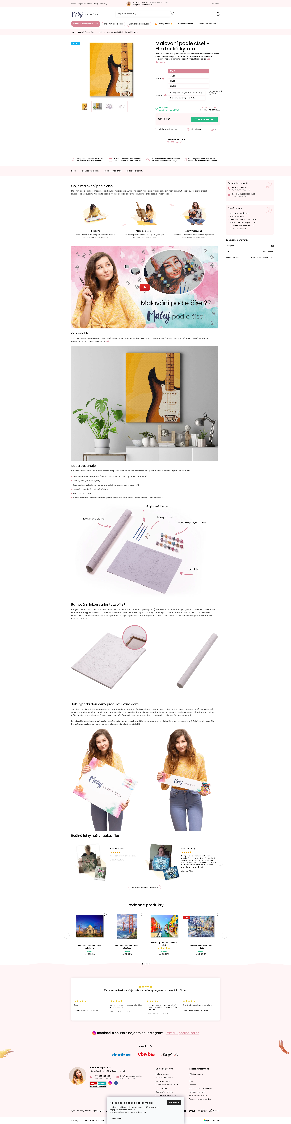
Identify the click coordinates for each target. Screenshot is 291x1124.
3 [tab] (149, 964)
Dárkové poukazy (163, 1074)
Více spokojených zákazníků (144, 887)
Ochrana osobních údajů (166, 1095)
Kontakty (103, 4)
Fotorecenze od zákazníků (200, 1099)
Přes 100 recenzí (174, 142)
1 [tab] (143, 964)
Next (220, 863)
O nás (73, 4)
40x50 (172, 76)
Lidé (208, 59)
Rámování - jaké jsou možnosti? (243, 219)
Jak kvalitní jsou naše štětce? (241, 226)
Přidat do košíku (205, 119)
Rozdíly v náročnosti (238, 229)
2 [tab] (146, 964)
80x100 (173, 86)
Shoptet (216, 1120)
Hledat (173, 13)
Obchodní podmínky (164, 1092)
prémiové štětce (126, 159)
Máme (162, 159)
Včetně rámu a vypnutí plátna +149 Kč (186, 93)
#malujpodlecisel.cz (182, 1033)
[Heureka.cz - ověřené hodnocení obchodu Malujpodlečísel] (160, 141)
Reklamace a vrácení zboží (167, 1085)
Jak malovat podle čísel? (240, 213)
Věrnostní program (197, 1092)
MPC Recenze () (113, 171)
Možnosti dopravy (237, 216)
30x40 (172, 71)
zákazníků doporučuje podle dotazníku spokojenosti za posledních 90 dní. (145, 990)
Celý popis (160, 62)
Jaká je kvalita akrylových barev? (243, 223)
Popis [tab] (73, 171)
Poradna (192, 1085)
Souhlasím (174, 1102)
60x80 (172, 81)
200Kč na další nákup (164, 1078)
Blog (96, 4)
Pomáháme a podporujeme (200, 1088)
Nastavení (117, 1118)
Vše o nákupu (161, 1088)
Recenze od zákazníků (198, 1095)
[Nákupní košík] (218, 13)
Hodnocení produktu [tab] (90, 171)
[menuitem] (86, 24)
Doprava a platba (85, 4)
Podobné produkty (134, 171)
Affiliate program (196, 1074)
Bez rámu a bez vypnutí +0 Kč (182, 98)
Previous (67, 936)
